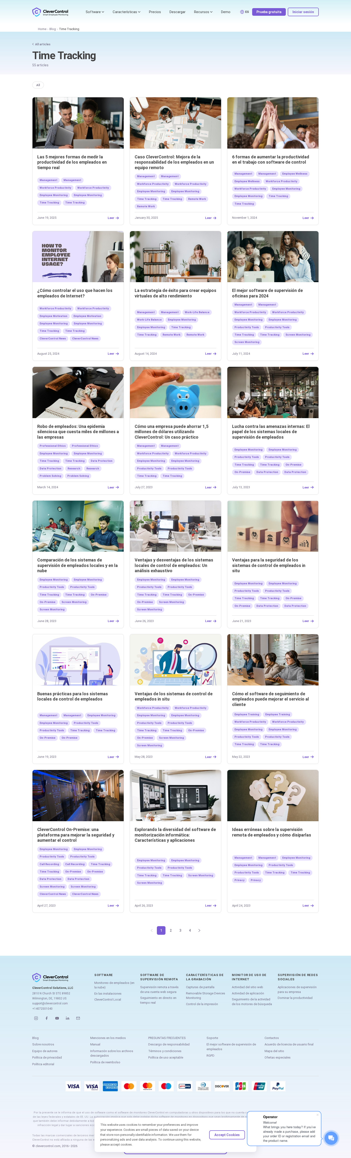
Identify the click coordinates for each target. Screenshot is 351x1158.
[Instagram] (36, 1018)
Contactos (272, 1038)
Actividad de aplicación (248, 993)
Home (42, 29)
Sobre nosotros (43, 1044)
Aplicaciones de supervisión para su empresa (297, 989)
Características (125, 12)
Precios (155, 12)
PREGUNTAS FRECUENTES (167, 1038)
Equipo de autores (45, 1051)
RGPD (210, 1055)
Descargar (178, 12)
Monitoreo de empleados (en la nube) (114, 985)
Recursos (201, 12)
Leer (111, 218)
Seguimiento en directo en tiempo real (158, 1000)
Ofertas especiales (278, 1057)
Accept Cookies (227, 1135)
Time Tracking (49, 202)
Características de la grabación (205, 977)
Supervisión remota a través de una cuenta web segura (159, 989)
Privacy (239, 880)
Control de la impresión (202, 1004)
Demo (225, 12)
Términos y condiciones (164, 1051)
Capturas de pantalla (200, 987)
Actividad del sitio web (247, 987)
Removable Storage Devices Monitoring (205, 996)
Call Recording (49, 864)
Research (74, 468)
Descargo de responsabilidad (169, 1044)
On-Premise (293, 464)
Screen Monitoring (298, 334)
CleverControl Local (107, 999)
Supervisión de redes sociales (298, 977)
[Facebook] (46, 1018)
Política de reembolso (105, 1062)
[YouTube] (57, 1018)
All (38, 85)
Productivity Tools (246, 327)
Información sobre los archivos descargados (111, 1053)
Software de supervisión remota (159, 977)
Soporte (212, 1038)
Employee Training (246, 714)
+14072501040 (42, 1008)
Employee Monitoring (54, 195)
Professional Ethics (53, 445)
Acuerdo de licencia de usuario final (289, 1044)
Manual (95, 1044)
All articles (42, 44)
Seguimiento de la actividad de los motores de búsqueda (252, 1001)
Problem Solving (50, 476)
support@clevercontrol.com (50, 1003)
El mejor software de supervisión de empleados (231, 1047)
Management (48, 180)
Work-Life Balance (197, 312)
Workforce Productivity (55, 187)
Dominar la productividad (295, 998)
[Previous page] (151, 930)
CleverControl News (53, 338)
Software (93, 12)
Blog (52, 29)
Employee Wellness (294, 173)
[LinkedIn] (67, 1018)
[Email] (78, 1018)
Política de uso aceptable (165, 1057)
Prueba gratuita (269, 12)
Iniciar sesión (303, 12)
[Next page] (199, 930)
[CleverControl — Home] (50, 12)
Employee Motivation (53, 316)
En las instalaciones (108, 993)
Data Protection (101, 460)
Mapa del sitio (274, 1051)
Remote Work (197, 199)
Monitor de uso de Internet (249, 977)
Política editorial (43, 1064)
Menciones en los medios (108, 1038)
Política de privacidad (47, 1057)
